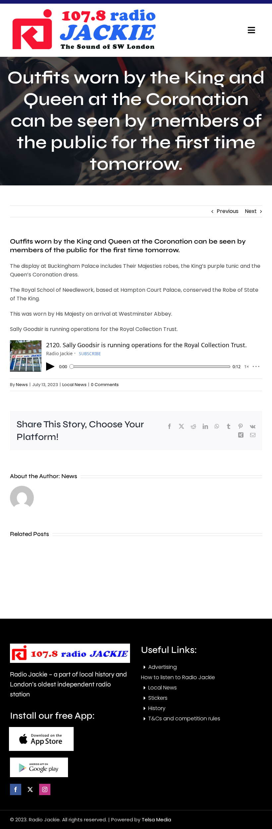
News (22, 384)
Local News (74, 384)
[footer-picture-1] (41, 729)
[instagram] (44, 789)
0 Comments (105, 384)
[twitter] (30, 789)
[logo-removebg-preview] (70, 646)
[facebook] (15, 789)
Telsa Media (156, 819)
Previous (227, 211)
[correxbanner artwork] (83, 11)
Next (251, 211)
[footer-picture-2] (39, 760)
